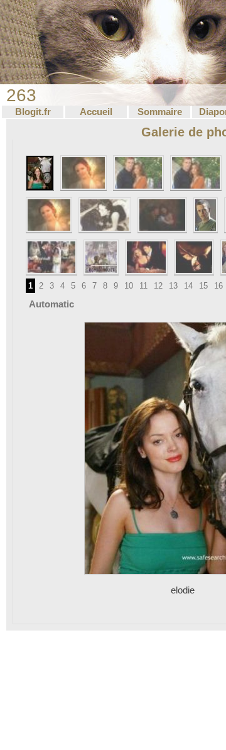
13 (173, 285)
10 (128, 285)
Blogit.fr (33, 112)
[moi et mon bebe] (196, 172)
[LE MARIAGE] (51, 257)
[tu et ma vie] (104, 215)
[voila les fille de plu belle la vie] (138, 172)
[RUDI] (205, 215)
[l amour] (194, 257)
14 (188, 285)
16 (218, 285)
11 (143, 285)
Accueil (96, 112)
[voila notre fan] (83, 172)
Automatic (51, 304)
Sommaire (159, 112)
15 (203, 285)
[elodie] (40, 172)
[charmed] (49, 215)
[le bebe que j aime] (162, 215)
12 (158, 285)
